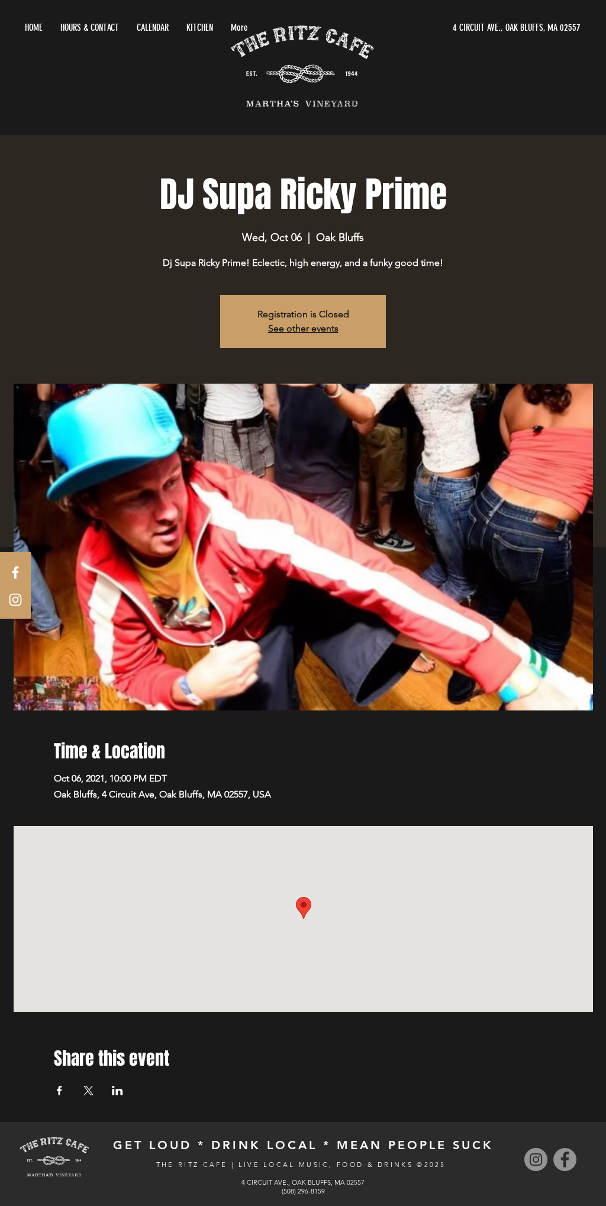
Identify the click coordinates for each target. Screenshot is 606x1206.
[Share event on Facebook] (59, 1090)
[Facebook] (564, 1159)
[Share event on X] (88, 1090)
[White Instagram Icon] (15, 599)
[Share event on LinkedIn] (117, 1090)
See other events (303, 328)
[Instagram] (535, 1159)
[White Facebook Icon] (15, 572)
